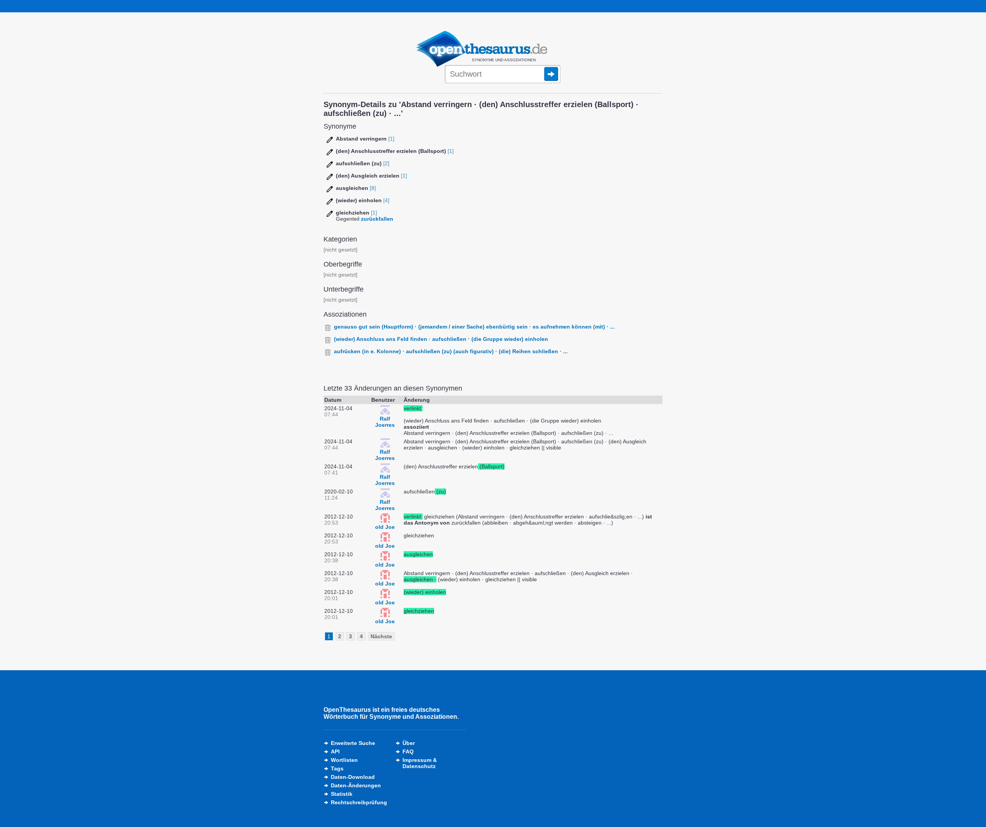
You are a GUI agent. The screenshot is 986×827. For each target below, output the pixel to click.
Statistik (341, 794)
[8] (373, 188)
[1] (391, 139)
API (335, 751)
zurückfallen (377, 219)
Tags (337, 768)
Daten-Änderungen (356, 785)
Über (408, 743)
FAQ (408, 751)
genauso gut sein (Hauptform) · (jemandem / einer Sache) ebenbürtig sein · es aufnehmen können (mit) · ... (474, 327)
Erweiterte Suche (353, 743)
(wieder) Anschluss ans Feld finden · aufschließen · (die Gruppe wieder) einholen (441, 339)
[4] (386, 200)
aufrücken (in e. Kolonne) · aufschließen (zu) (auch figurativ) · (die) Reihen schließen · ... (451, 351)
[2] (386, 163)
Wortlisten (344, 760)
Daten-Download (353, 777)
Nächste (381, 636)
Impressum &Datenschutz (419, 763)
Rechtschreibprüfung (359, 802)
